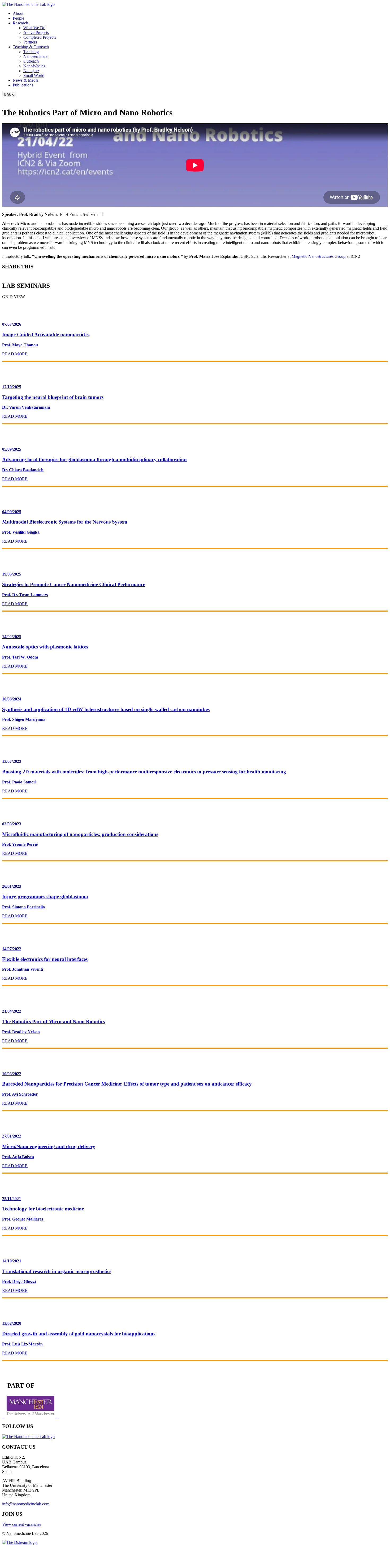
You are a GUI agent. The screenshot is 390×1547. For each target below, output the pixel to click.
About (18, 13)
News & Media (25, 80)
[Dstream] (20, 1542)
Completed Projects (39, 37)
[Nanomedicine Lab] (28, 4)
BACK (9, 95)
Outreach (31, 61)
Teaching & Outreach (31, 47)
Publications (23, 85)
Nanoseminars (35, 56)
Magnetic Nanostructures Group (318, 256)
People (18, 18)
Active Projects (36, 32)
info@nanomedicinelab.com (25, 1504)
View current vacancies (21, 1524)
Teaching (31, 51)
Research (20, 23)
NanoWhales (34, 66)
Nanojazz (31, 70)
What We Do (34, 27)
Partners (30, 42)
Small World (33, 75)
